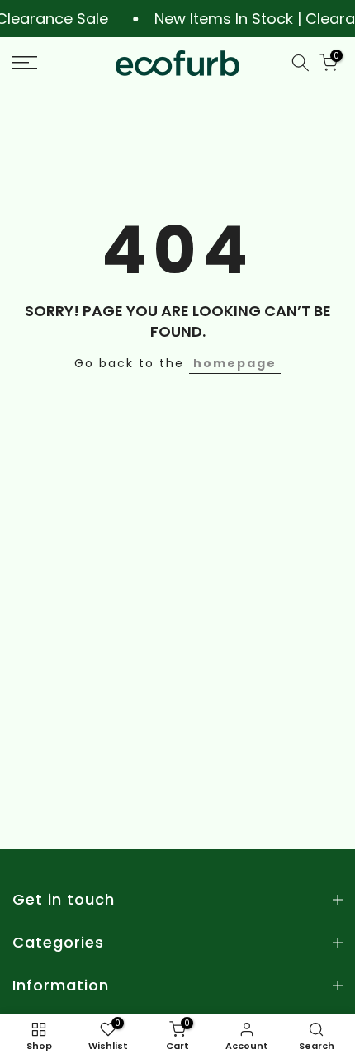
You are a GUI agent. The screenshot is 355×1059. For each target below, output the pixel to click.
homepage (235, 363)
